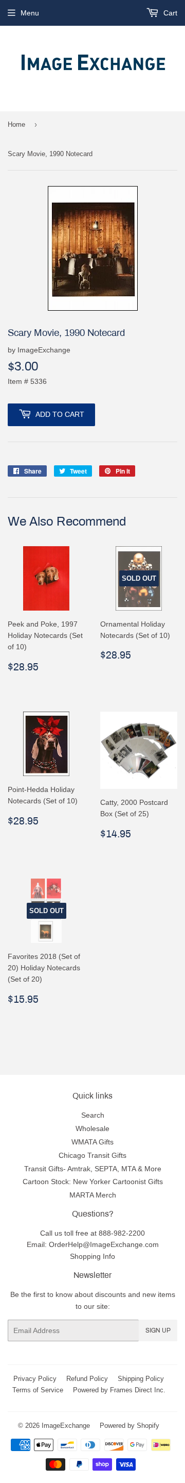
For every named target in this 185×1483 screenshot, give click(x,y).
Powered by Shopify (129, 1425)
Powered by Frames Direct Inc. (119, 1390)
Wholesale (92, 1128)
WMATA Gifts (92, 1142)
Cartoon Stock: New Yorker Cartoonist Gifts (93, 1181)
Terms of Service (37, 1390)
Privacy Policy (35, 1378)
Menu (30, 13)
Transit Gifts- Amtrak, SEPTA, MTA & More (92, 1169)
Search (92, 1115)
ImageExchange (66, 1425)
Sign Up (158, 1330)
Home (16, 124)
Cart (169, 13)
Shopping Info (92, 1256)
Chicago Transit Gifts (92, 1155)
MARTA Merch (92, 1195)
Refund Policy (87, 1378)
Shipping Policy (141, 1378)
